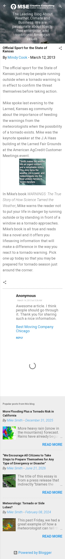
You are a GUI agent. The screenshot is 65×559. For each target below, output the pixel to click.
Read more (52, 444)
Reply (19, 338)
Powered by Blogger (35, 553)
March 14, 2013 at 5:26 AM (29, 300)
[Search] (60, 7)
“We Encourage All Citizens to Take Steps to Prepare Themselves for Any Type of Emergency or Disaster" (28, 459)
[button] (60, 48)
